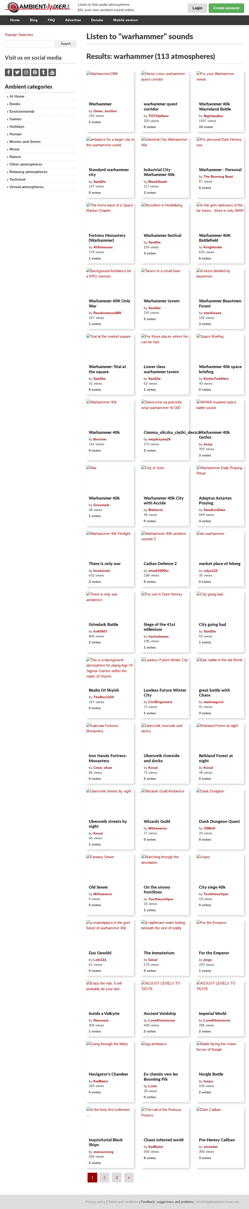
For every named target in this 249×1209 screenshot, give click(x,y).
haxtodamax (158, 636)
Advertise (73, 20)
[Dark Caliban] (220, 1121)
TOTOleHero (158, 116)
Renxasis (101, 1020)
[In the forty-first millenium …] (110, 1121)
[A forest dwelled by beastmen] (220, 282)
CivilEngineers (160, 702)
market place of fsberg (219, 564)
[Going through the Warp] (110, 1055)
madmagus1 (214, 702)
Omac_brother (105, 111)
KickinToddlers (216, 379)
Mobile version (125, 20)
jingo (208, 960)
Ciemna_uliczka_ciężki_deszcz (165, 432)
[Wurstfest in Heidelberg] (165, 217)
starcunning (103, 1152)
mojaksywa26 (159, 439)
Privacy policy (96, 1202)
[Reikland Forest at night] (220, 737)
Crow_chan (102, 768)
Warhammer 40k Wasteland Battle (215, 106)
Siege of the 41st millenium (159, 627)
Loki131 (100, 960)
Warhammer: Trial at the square (107, 369)
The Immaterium (159, 953)
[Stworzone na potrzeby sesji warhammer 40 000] (165, 414)
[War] (110, 479)
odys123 (211, 571)
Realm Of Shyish (104, 690)
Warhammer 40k (104, 432)
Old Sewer (98, 887)
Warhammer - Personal (220, 170)
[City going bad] (220, 606)
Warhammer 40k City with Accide (164, 500)
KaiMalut (100, 1081)
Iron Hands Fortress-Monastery (108, 758)
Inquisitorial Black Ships (106, 1142)
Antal (208, 444)
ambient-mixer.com (41, 7)
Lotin (152, 1086)
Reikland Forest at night (216, 758)
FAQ (51, 20)
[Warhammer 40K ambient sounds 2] (165, 545)
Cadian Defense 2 (160, 564)
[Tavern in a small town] (165, 282)
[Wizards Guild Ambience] (165, 803)
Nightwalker (213, 116)
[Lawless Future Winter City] (165, 671)
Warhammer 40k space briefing (220, 369)
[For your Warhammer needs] (220, 85)
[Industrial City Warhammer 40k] (165, 151)
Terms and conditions (123, 1202)
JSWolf (209, 828)
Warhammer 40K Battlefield (215, 237)
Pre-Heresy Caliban (217, 1140)
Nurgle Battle (211, 1074)
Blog (34, 20)
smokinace (213, 313)
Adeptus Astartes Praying (215, 500)
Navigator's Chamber (108, 1074)
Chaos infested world (164, 1140)
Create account (226, 8)
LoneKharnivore (161, 1020)
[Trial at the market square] (110, 348)
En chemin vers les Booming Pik (161, 1076)
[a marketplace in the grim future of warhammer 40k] (110, 934)
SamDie (99, 182)
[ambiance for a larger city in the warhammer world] (110, 151)
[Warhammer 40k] (110, 414)
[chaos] (220, 868)
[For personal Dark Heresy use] (220, 151)
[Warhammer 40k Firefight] (110, 545)
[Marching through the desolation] (165, 868)
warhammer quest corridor (161, 106)
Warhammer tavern (162, 301)
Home (15, 20)
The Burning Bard (218, 176)
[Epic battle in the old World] (220, 671)
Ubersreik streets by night (108, 823)
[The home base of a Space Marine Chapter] (110, 217)
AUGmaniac (103, 247)
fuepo (208, 1081)
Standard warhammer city (109, 172)
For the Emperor (214, 953)
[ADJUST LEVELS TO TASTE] (165, 995)
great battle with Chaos (214, 692)
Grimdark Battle (103, 625)
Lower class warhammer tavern (161, 369)
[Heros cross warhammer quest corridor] (165, 85)
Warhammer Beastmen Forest (220, 303)
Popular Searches (19, 35)
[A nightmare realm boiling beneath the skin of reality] (165, 934)
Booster (100, 439)
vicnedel (211, 1147)
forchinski (101, 571)
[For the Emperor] (220, 934)
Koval (153, 768)
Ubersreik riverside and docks (161, 758)
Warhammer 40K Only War (109, 303)
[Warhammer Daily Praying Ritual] (220, 479)
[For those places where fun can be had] (165, 348)
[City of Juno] (165, 479)
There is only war (105, 564)
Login (197, 8)
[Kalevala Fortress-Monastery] (110, 737)
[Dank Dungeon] (220, 803)
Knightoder (213, 247)
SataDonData (214, 510)
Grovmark (101, 505)
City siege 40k (212, 887)
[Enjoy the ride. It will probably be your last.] (110, 995)
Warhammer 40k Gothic (214, 434)
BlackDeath (157, 182)
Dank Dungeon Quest (219, 821)
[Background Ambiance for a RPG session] (110, 282)
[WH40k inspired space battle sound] (220, 414)
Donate (97, 20)
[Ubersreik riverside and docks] (165, 737)
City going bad (212, 625)
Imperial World (212, 1014)
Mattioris (155, 510)
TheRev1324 (103, 697)
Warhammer (100, 104)
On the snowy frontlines (157, 889)
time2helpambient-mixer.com (217, 1202)
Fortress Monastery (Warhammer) (107, 237)
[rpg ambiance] (165, 1055)
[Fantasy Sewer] (110, 868)
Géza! (153, 960)
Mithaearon (157, 828)
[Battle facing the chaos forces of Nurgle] (220, 1055)
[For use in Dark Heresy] (165, 606)
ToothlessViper (160, 899)
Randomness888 (107, 313)
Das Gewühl (100, 953)
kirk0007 (100, 631)
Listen (98, 93)
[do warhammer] (220, 545)
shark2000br (158, 571)
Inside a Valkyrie (104, 1014)
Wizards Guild (157, 821)
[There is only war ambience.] (110, 606)
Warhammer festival (162, 235)
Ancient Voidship (160, 1014)
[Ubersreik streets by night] (110, 803)
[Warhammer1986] (110, 85)
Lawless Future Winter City (165, 692)
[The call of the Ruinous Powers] (165, 1121)
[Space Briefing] (220, 348)
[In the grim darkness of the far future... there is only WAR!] (220, 217)
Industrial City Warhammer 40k (159, 172)
